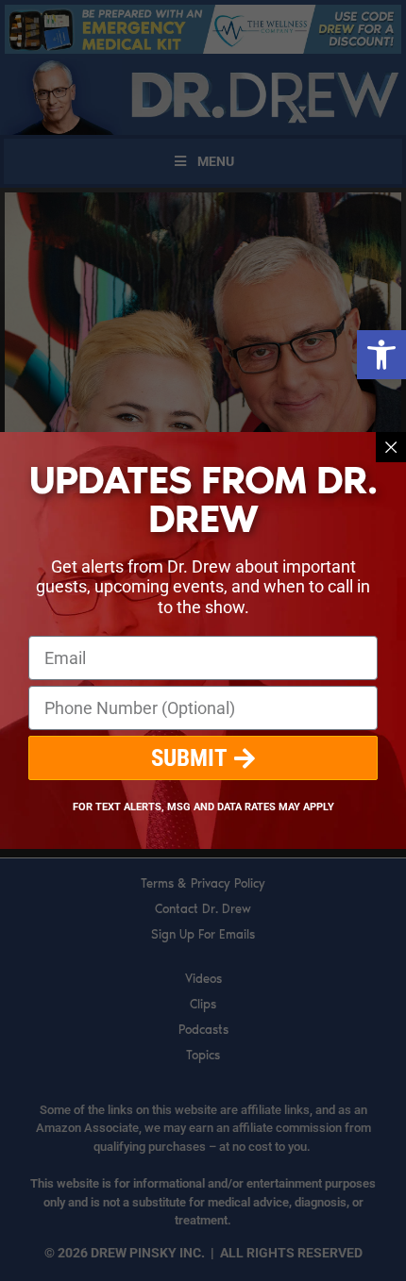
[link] (381, 354)
